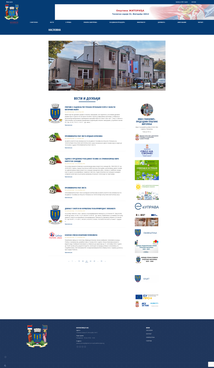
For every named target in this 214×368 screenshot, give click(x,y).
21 (86, 261)
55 (101, 261)
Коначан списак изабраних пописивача (81, 235)
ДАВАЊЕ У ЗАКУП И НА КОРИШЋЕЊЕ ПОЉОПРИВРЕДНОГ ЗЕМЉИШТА (90, 208)
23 (94, 261)
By (69, 112)
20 (83, 261)
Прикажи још (68, 125)
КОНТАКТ (149, 334)
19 (79, 261)
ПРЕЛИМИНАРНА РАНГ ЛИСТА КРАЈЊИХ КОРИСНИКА (83, 136)
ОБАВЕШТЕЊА (150, 337)
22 (90, 261)
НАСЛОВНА (149, 330)
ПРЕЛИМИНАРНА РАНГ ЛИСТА (75, 187)
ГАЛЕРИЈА (149, 341)
